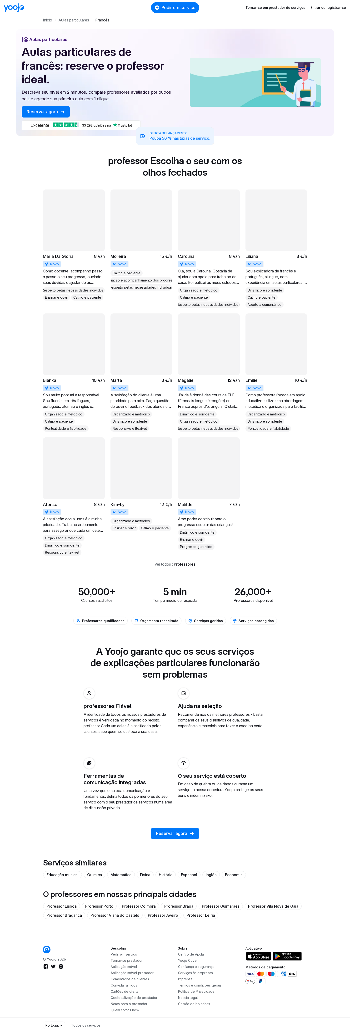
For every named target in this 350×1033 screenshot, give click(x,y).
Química (94, 874)
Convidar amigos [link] (124, 985)
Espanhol (189, 874)
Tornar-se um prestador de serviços (275, 7)
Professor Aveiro (163, 915)
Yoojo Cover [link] (188, 960)
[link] (74, 245)
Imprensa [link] (185, 979)
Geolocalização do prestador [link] (134, 998)
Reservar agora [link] (43, 111)
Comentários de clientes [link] (130, 979)
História (165, 874)
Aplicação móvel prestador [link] (132, 973)
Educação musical (62, 874)
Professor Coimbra (139, 906)
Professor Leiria (201, 915)
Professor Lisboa (61, 906)
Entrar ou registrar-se (328, 7)
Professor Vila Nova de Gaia (273, 906)
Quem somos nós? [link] (125, 1010)
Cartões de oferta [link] (125, 991)
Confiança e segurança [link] (196, 967)
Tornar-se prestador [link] (127, 960)
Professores (184, 564)
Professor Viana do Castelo (114, 915)
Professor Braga (178, 906)
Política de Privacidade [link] (196, 991)
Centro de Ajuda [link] (191, 954)
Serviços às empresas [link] (195, 973)
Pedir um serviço (178, 7)
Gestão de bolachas (194, 1004)
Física (145, 874)
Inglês (211, 874)
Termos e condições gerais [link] (199, 985)
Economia (234, 874)
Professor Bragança (64, 915)
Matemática (120, 874)
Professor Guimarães (221, 906)
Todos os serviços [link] (85, 1025)
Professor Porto (99, 906)
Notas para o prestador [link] (129, 1004)
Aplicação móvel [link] (124, 967)
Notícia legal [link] (188, 998)
